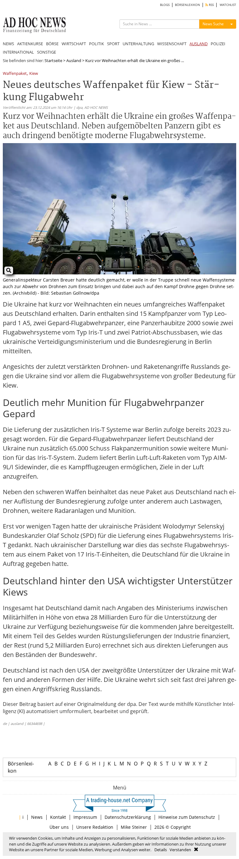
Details (160, 849)
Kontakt (58, 817)
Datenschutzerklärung (128, 817)
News (37, 817)
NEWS (8, 43)
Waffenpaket (15, 73)
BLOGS (165, 5)
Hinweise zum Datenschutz (186, 817)
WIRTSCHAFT (74, 43)
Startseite (53, 60)
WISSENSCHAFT (171, 43)
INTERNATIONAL (18, 52)
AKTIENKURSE (30, 43)
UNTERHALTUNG (138, 43)
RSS (211, 5)
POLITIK (96, 43)
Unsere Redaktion (94, 827)
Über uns (59, 827)
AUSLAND (199, 43)
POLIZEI (218, 43)
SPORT (113, 43)
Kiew (33, 73)
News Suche (213, 24)
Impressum (85, 817)
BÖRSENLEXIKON (187, 5)
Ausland (73, 60)
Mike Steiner (134, 827)
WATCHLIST (228, 5)
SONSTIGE (46, 52)
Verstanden (180, 849)
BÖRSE (52, 43)
